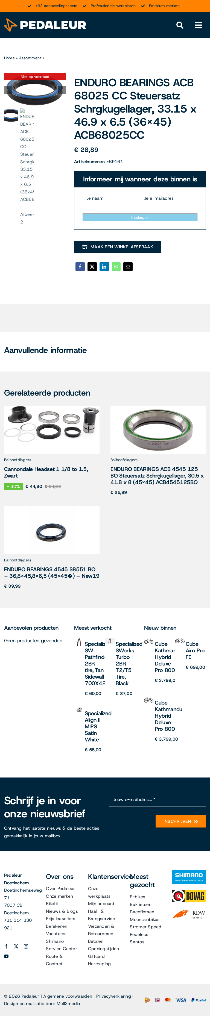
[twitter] (16, 946)
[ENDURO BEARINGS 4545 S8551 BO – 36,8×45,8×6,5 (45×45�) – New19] (52, 508)
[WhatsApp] (116, 267)
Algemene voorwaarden (67, 996)
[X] (92, 267)
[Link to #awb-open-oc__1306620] (198, 25)
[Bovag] (189, 892)
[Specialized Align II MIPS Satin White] (79, 709)
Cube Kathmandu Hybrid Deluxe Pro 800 (168, 657)
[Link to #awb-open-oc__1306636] (180, 25)
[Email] (128, 267)
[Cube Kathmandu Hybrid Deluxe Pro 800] (149, 640)
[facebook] (6, 946)
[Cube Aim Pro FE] (180, 640)
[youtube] (6, 956)
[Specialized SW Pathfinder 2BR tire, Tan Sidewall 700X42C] (79, 640)
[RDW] (189, 910)
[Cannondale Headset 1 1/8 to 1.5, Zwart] (52, 408)
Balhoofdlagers (17, 459)
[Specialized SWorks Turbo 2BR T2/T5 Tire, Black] (110, 640)
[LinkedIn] (104, 267)
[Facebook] (80, 267)
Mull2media (68, 1003)
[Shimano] (189, 872)
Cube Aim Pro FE (195, 650)
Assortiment (30, 57)
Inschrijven (139, 218)
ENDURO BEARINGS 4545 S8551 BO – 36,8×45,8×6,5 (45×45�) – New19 (51, 572)
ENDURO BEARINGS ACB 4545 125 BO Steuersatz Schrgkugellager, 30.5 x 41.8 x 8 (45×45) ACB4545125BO (157, 476)
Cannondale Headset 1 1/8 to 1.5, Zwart (46, 472)
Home (9, 57)
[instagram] (26, 946)
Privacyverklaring (113, 996)
